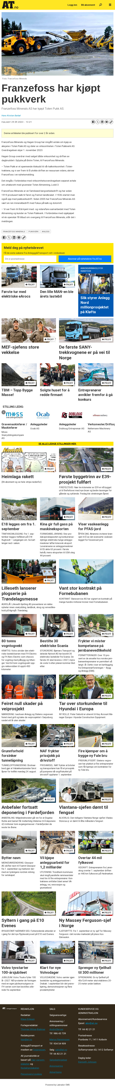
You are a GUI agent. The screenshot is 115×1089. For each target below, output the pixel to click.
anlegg (45, 231)
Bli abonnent (88, 4)
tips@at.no (26, 1039)
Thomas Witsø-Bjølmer (33, 1029)
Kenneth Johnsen (87, 1062)
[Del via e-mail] (106, 122)
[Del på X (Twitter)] (98, 122)
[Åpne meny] (110, 5)
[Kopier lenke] (111, 122)
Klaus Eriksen (28, 1019)
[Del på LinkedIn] (102, 122)
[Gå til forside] (33, 5)
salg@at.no (61, 1049)
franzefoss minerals (14, 231)
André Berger (56, 1029)
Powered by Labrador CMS (57, 1085)
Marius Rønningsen (60, 1039)
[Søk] (100, 4)
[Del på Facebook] (93, 122)
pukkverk (33, 231)
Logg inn (72, 4)
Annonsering (56, 1066)
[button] (4, 412)
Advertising (56, 1072)
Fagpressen (39, 1049)
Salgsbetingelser (58, 1059)
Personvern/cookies (31, 1074)
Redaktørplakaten (30, 1068)
